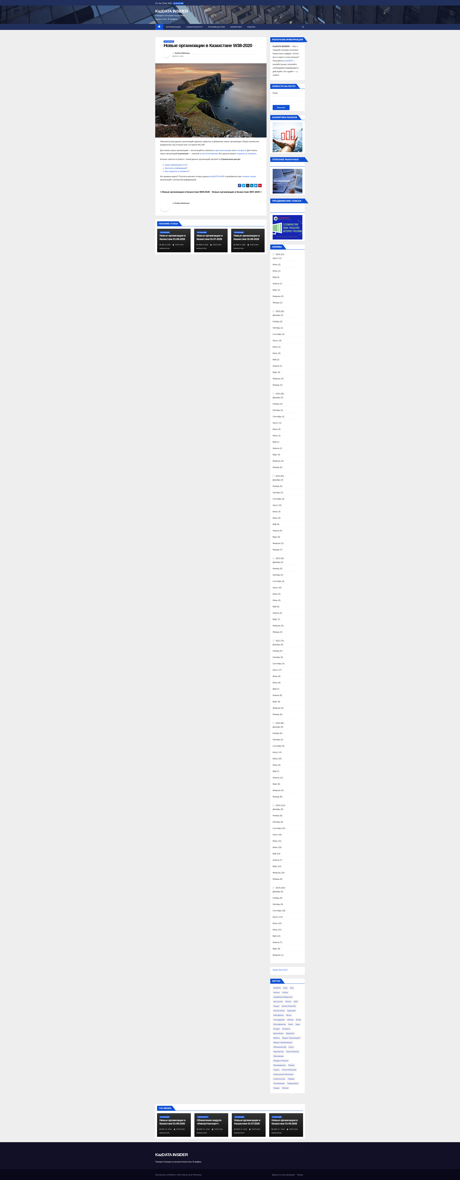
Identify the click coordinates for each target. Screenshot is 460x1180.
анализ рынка (279, 1011)
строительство (279, 1079)
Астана (285, 992)
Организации (173, 27)
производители (279, 1065)
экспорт (285, 1088)
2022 (278, 558)
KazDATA (288, 61)
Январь (276, 303)
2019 (278, 805)
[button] (303, 27)
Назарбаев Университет (282, 997)
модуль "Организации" (291, 1038)
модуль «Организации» (282, 1042)
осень (291, 1047)
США (296, 1002)
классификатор (279, 1024)
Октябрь (276, 328)
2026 (278, 254)
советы (276, 1070)
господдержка (279, 1020)
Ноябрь (276, 322)
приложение (278, 1056)
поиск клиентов (292, 1052)
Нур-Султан (278, 1002)
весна (288, 1015)
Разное (251, 27)
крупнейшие (278, 1033)
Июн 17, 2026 (279, 1129)
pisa (291, 988)
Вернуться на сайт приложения (283, 1175)
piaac (285, 988)
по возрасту (241, 150)
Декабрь (276, 315)
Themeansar (197, 1175)
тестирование (279, 1083)
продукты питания (280, 1061)
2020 (278, 723)
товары (276, 1088)
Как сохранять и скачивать (176, 171)
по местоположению (209, 154)
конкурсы (286, 1029)
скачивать (251, 154)
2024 (278, 394)
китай (298, 1020)
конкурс (276, 1029)
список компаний (289, 1070)
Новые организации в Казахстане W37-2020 (236, 192)
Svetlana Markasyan (182, 53)
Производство (216, 27)
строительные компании (283, 1074)
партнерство (278, 1052)
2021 (278, 641)
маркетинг (290, 1033)
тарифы (291, 1079)
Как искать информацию (175, 168)
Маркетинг (236, 27)
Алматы (276, 992)
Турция (276, 1006)
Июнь (275, 271)
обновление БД (279, 1047)
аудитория (291, 1011)
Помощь (300, 1175)
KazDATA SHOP (217, 176)
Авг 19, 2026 (166, 1129)
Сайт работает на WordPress (165, 1175)
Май (274, 277)
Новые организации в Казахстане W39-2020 (185, 192)
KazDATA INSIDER (171, 11)
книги (290, 1024)
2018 (278, 888)
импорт (290, 1020)
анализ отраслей (289, 1006)
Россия (288, 1002)
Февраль (277, 296)
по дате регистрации (222, 150)
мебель (276, 1038)
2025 (278, 311)
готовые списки (249, 176)
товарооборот (292, 1083)
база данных (278, 1015)
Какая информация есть (175, 165)
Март (275, 290)
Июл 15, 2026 (204, 1129)
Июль (275, 265)
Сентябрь (277, 334)
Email (275, 93)
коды (298, 1024)
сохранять (240, 154)
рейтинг (291, 1065)
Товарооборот (194, 27)
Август (276, 258)
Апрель (276, 284)
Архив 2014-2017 (280, 970)
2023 (278, 476)
